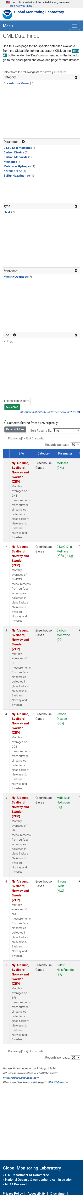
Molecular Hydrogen (17, 166)
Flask (7, 212)
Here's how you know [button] (20, 5)
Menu (8, 26)
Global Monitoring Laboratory (39, 12)
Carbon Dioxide (14, 152)
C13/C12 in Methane (17, 148)
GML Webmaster (58, 1082)
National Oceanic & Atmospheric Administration (39, 1179)
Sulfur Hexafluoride (17, 175)
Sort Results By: (41, 430)
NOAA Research (16, 1184)
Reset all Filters (15, 429)
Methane (10, 161)
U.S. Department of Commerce (27, 1175)
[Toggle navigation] (74, 26)
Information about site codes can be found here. (48, 412)
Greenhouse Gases (17, 83)
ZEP (6, 341)
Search (13, 407)
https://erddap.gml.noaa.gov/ (21, 1077)
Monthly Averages (16, 276)
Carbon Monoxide (16, 157)
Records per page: (57, 445)
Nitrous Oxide (13, 171)
